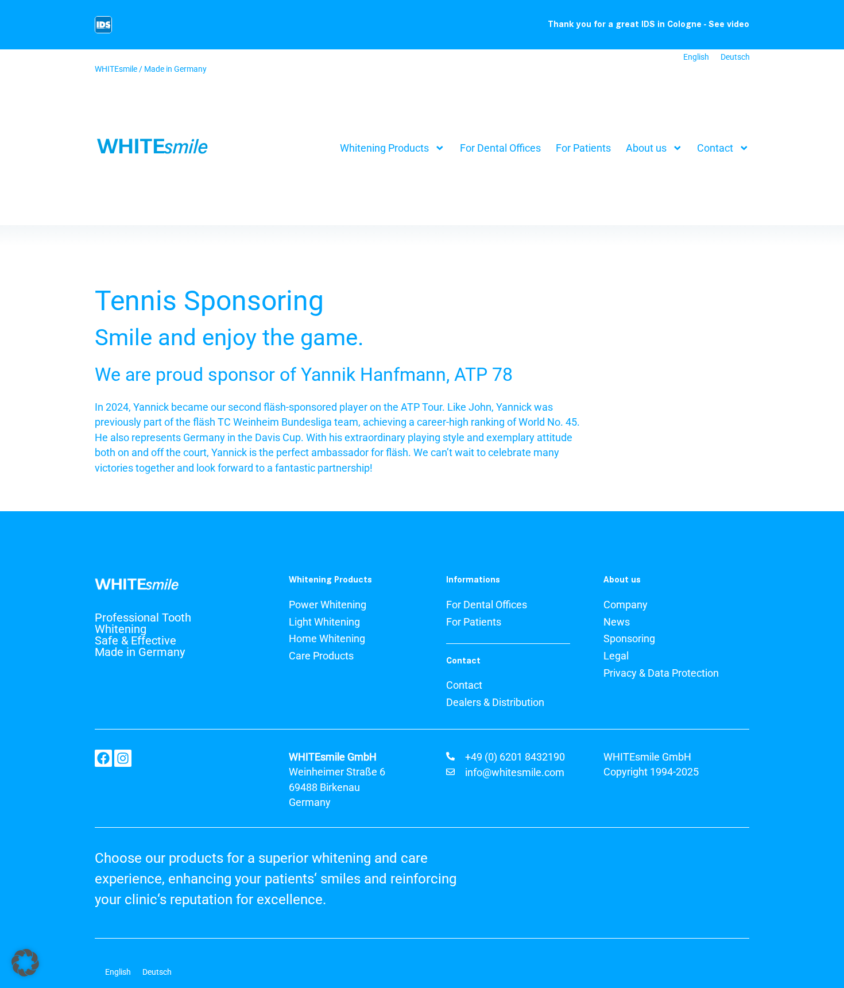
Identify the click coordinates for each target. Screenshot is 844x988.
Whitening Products (384, 148)
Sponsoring (629, 638)
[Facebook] (103, 758)
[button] (25, 962)
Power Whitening (327, 605)
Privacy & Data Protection (661, 673)
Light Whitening (324, 622)
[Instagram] (122, 758)
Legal (616, 656)
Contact (715, 148)
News (616, 622)
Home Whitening (327, 638)
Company (625, 605)
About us (646, 148)
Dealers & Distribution (495, 702)
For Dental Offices (500, 148)
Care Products (321, 656)
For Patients (583, 148)
